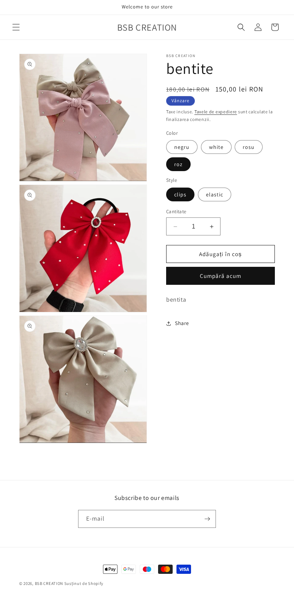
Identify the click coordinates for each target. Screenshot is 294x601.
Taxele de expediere (215, 111)
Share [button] (182, 323)
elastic (214, 194)
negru (181, 147)
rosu (249, 147)
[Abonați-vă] (207, 519)
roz (178, 164)
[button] (16, 27)
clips (180, 194)
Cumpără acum (220, 275)
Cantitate (176, 211)
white (216, 147)
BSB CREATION (49, 583)
